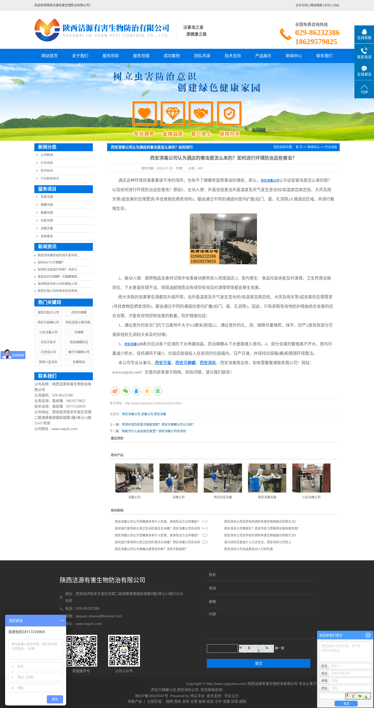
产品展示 (263, 56)
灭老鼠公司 (48, 352)
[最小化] (368, 635)
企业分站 (302, 5)
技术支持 (233, 56)
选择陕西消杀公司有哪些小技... (59, 284)
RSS (328, 5)
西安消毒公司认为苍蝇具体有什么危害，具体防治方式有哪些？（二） (162, 535)
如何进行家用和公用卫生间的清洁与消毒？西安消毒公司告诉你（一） (162, 528)
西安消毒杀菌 (267, 497)
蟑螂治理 (47, 205)
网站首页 (49, 56)
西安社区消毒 (223, 497)
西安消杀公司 (187, 690)
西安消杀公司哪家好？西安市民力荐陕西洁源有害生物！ (262, 528)
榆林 (202, 701)
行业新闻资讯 (50, 178)
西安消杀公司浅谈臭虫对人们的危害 (248, 549)
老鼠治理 (47, 197)
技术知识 (47, 171)
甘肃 (193, 701)
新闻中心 (294, 56)
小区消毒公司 (48, 332)
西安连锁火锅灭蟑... (79, 322)
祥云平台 (197, 696)
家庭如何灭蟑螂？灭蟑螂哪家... (59, 277)
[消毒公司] (134, 478)
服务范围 (141, 56)
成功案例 (172, 56)
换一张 (279, 648)
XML (336, 5)
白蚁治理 (47, 220)
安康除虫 (79, 362)
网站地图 (316, 5)
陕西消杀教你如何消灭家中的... (59, 255)
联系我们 (324, 56)
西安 (177, 701)
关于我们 (80, 56)
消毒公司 (147, 414)
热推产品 (135, 701)
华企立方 (231, 696)
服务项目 (111, 56)
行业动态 (47, 163)
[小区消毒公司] (311, 478)
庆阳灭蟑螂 (79, 312)
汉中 (218, 701)
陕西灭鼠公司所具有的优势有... (59, 291)
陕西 (169, 701)
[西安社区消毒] (222, 478)
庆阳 (234, 701)
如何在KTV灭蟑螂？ (51, 262)
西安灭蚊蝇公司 (48, 322)
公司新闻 (47, 155)
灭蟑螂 (78, 332)
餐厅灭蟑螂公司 (79, 352)
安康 (226, 701)
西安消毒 (160, 414)
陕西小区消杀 (48, 362)
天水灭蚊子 (48, 342)
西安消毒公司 (131, 414)
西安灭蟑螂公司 (163, 690)
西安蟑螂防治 (79, 342)
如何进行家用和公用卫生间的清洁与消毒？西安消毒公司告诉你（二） (162, 542)
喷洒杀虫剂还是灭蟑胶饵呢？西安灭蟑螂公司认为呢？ (158, 424)
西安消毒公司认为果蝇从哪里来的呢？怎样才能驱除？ (151, 549)
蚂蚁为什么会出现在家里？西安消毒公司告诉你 (154, 431)
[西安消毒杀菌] (267, 478)
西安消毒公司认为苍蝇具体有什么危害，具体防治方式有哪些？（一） (162, 522)
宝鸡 (185, 701)
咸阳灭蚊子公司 (48, 312)
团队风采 (202, 56)
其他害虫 (47, 236)
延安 (210, 701)
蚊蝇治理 (47, 212)
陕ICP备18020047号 (151, 696)
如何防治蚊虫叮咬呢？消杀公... (59, 269)
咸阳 (242, 701)
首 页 (299, 147)
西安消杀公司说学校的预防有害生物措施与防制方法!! (260, 522)
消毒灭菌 (47, 228)
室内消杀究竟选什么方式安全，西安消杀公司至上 (257, 542)
